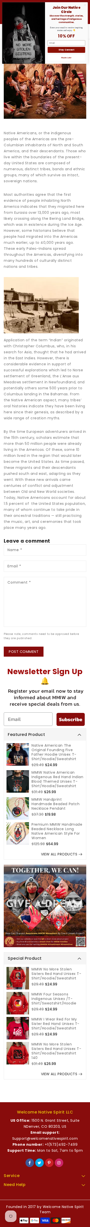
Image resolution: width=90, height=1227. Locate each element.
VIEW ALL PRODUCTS (59, 854)
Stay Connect (66, 49)
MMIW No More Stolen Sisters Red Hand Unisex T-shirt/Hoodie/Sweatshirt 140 (57, 1051)
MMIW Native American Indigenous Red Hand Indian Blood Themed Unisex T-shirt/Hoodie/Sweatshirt (58, 779)
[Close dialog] (85, 5)
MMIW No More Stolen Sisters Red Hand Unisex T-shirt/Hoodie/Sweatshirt (57, 973)
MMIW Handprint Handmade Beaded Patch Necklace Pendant (56, 804)
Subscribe (70, 719)
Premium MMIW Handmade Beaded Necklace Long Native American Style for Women (57, 831)
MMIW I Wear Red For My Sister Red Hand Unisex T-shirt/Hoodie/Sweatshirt (56, 1023)
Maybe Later (66, 58)
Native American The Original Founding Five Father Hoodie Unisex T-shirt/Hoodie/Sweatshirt (54, 752)
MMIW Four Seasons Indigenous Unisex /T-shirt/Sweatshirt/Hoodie (54, 998)
